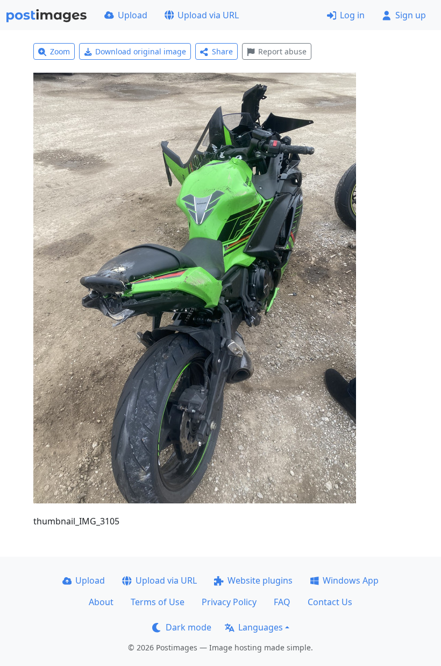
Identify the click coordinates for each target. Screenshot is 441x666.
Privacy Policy (229, 602)
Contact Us (330, 602)
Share (222, 51)
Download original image (140, 51)
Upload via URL (208, 15)
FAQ (282, 602)
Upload (132, 15)
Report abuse (282, 51)
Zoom (60, 51)
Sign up (410, 15)
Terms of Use (157, 602)
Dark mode (188, 627)
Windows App (351, 580)
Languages (260, 627)
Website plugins (260, 580)
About (101, 602)
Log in (352, 15)
